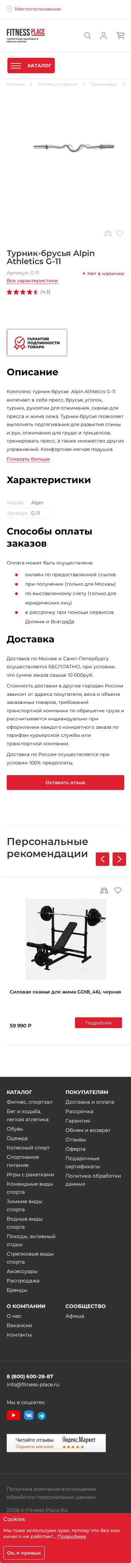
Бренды (17, 1290)
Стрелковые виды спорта (30, 1258)
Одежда (17, 1138)
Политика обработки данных (93, 1180)
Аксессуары (22, 1271)
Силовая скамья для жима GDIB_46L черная (65, 992)
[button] (119, 859)
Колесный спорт (28, 1147)
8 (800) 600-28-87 (30, 1376)
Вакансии (19, 1325)
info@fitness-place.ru (33, 1384)
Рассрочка (79, 1111)
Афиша (75, 1316)
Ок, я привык (24, 1553)
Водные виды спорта (25, 1223)
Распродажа (23, 1280)
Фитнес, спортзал (29, 1102)
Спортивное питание (23, 1161)
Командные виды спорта (30, 1188)
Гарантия (78, 1120)
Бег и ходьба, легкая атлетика (28, 1115)
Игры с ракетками (30, 1174)
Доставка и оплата (90, 1102)
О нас (14, 1316)
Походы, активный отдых (31, 1240)
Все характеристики (32, 280)
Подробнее (98, 1022)
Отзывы (76, 1139)
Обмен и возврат (88, 1130)
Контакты (19, 1335)
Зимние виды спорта (24, 1205)
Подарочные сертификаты (83, 1162)
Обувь (15, 1129)
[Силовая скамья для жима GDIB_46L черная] (66, 939)
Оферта (76, 1149)
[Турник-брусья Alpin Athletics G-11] (65, 148)
